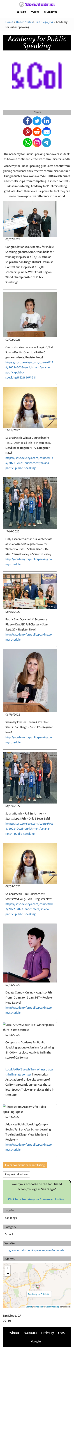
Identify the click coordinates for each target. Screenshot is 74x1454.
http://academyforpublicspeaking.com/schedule (33, 1250)
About (14, 1333)
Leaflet (29, 1306)
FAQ (63, 1333)
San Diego (11, 1218)
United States (24, 22)
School (9, 1234)
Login (36, 1341)
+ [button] (8, 1268)
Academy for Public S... (39, 1294)
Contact (31, 1333)
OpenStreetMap (52, 1306)
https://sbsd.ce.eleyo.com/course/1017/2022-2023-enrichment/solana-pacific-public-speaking (29, 909)
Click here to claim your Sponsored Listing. (36, 1199)
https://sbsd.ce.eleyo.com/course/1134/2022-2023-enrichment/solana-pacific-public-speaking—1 (29, 463)
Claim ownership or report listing (25, 1165)
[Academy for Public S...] (38, 1287)
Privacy (48, 1333)
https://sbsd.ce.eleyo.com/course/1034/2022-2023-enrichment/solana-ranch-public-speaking (29, 828)
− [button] (8, 1273)
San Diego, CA (44, 22)
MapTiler (39, 1306)
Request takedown (16, 1174)
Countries (51, 11)
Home (22, 11)
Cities (36, 11)
